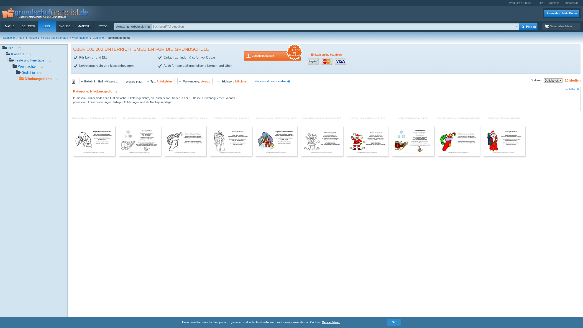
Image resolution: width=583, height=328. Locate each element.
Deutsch (28, 26)
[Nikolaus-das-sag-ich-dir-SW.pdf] (322, 155)
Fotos (102, 26)
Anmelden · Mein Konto (562, 13)
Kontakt (554, 3)
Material (84, 26)
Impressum (571, 3)
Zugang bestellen (276, 54)
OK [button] (394, 322)
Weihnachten (80, 37)
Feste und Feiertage (55, 37)
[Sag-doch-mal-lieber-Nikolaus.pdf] (276, 155)
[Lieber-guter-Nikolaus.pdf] (504, 155)
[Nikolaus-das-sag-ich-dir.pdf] (367, 155)
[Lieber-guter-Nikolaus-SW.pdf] (231, 155)
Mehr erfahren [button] (331, 322)
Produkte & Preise (520, 3)
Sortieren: (537, 80)
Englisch (66, 26)
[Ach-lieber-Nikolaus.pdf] (413, 155)
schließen (570, 89)
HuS (47, 26)
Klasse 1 (33, 37)
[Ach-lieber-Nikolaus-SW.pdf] (139, 155)
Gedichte (98, 37)
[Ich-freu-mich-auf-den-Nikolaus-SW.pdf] (185, 155)
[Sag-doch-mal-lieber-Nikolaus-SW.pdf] (94, 155)
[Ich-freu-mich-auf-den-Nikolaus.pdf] (458, 155)
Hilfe (540, 3)
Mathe (9, 26)
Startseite (9, 37)
